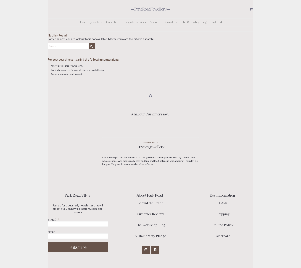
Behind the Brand (150, 203)
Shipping (223, 214)
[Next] (194, 140)
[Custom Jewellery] (150, 131)
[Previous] (107, 140)
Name (51, 231)
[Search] (220, 22)
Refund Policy (223, 225)
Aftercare (223, 236)
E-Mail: (53, 219)
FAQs (223, 203)
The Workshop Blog (150, 225)
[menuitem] (82, 22)
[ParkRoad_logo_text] (150, 9)
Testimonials (150, 142)
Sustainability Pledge (150, 236)
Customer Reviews (150, 214)
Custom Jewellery (150, 146)
